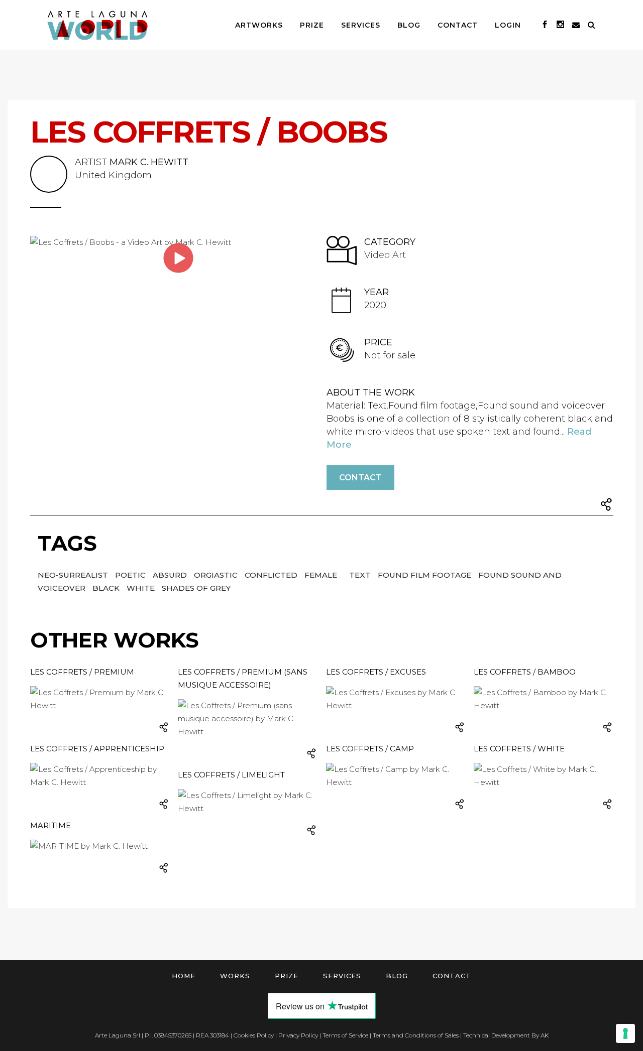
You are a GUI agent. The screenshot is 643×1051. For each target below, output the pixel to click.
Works (235, 976)
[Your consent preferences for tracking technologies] (625, 1033)
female (321, 575)
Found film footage (425, 575)
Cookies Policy (254, 1035)
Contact (360, 477)
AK (545, 1035)
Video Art (385, 254)
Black (107, 588)
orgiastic (217, 575)
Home (183, 976)
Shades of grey (196, 588)
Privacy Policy (298, 1035)
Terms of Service (345, 1035)
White (142, 588)
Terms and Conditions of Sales (416, 1035)
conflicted (272, 575)
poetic (131, 575)
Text (361, 575)
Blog (397, 976)
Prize (286, 976)
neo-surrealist (74, 575)
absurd (171, 575)
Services (342, 976)
